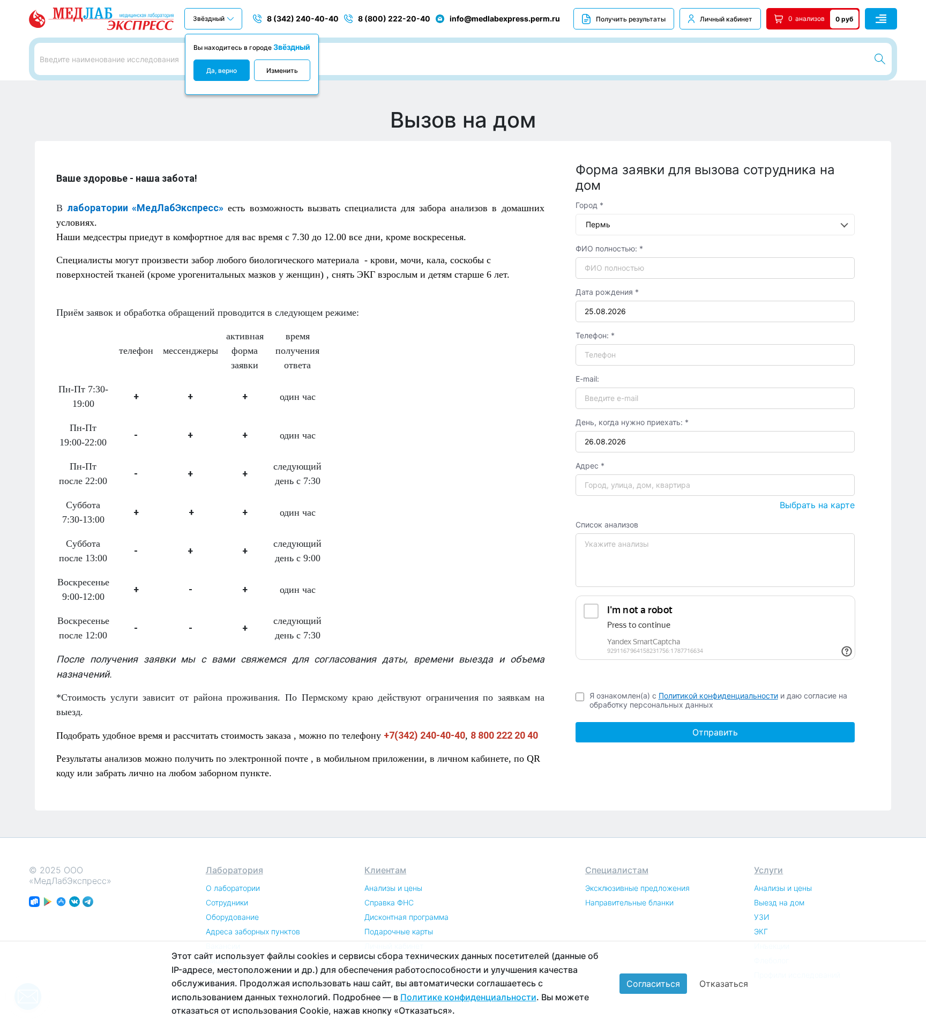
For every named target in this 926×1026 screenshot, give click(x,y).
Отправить (715, 732)
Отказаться (723, 983)
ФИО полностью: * (609, 248)
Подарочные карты (398, 931)
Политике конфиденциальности (468, 997)
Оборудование (232, 916)
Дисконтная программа (406, 916)
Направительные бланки (629, 902)
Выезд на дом (779, 902)
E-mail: (587, 378)
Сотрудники (227, 902)
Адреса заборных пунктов (253, 931)
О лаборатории (233, 888)
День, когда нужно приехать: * (632, 422)
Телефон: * (595, 335)
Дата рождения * (607, 291)
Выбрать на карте (817, 505)
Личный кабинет (726, 19)
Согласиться (653, 983)
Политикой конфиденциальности (718, 695)
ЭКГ (761, 931)
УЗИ (762, 916)
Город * (589, 205)
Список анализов (607, 524)
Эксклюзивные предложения (637, 888)
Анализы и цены (393, 888)
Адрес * (590, 465)
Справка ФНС (389, 902)
